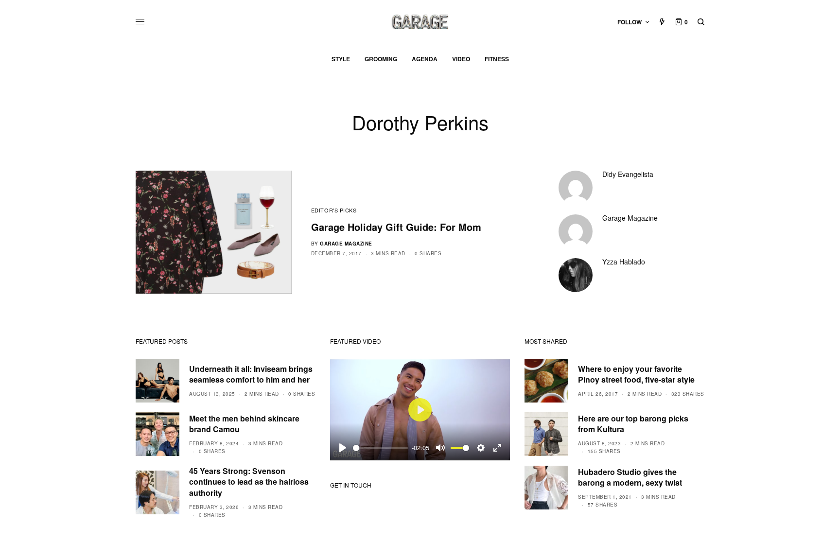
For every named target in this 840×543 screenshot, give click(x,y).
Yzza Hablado (623, 261)
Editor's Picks (334, 210)
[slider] (380, 448)
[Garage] (420, 22)
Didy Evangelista (627, 174)
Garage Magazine (346, 243)
